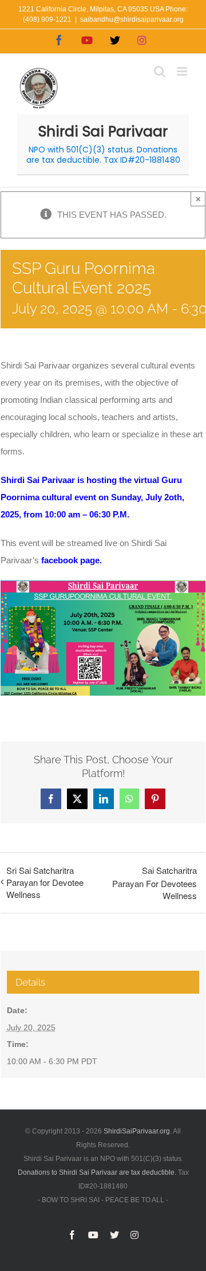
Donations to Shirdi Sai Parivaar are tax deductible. (97, 1172)
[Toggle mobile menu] (183, 71)
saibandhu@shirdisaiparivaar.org (132, 19)
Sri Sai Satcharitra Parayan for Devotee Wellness (45, 882)
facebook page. (71, 560)
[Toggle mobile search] (159, 71)
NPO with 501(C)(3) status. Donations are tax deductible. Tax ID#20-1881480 (103, 155)
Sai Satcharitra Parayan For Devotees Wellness (154, 882)
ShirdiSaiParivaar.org (137, 1131)
